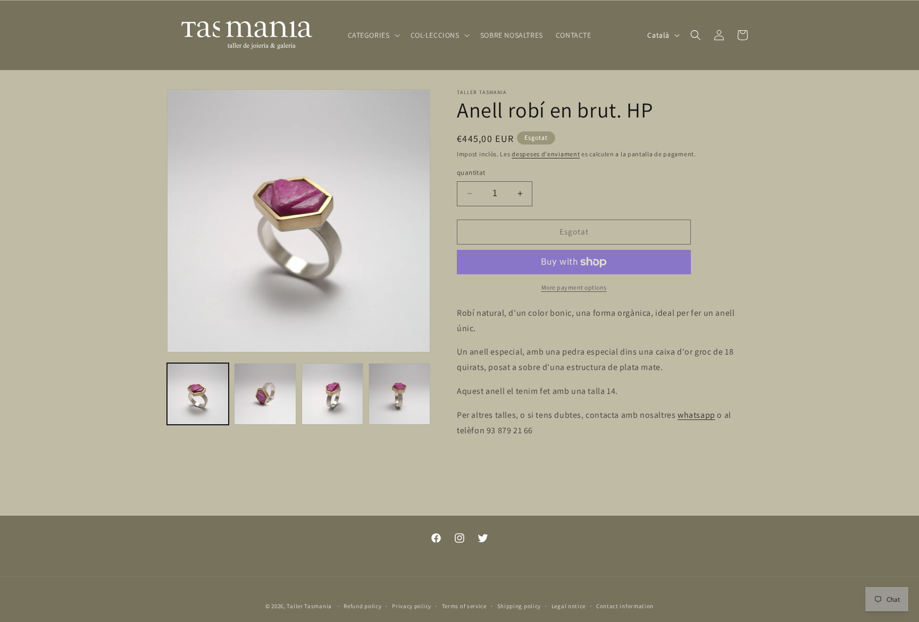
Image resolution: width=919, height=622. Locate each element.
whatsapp (696, 415)
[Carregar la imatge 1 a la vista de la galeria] (198, 394)
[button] (372, 35)
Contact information (625, 605)
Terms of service (464, 605)
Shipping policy (519, 605)
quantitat (471, 172)
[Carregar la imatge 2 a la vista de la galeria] (265, 394)
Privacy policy (411, 605)
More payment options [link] (574, 287)
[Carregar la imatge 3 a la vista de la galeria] (332, 394)
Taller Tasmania (309, 606)
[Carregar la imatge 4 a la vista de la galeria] (399, 394)
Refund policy (362, 605)
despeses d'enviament (546, 154)
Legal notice (569, 605)
